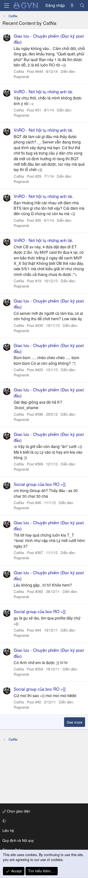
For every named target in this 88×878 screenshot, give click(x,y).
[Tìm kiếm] (82, 5)
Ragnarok (21, 76)
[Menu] (6, 5)
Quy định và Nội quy (18, 840)
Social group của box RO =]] (40, 484)
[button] (43, 821)
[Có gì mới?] (72, 5)
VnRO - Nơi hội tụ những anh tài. (43, 91)
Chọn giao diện (18, 811)
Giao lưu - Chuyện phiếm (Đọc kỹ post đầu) (49, 39)
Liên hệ (8, 830)
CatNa (19, 71)
